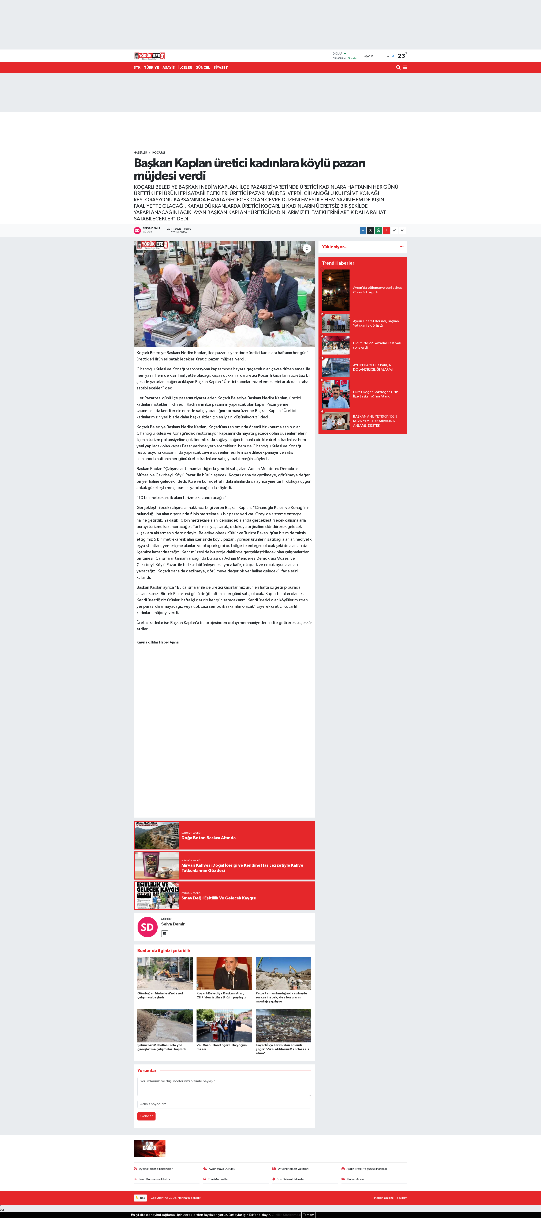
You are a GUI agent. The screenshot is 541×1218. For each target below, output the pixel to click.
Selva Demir (173, 924)
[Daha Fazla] (386, 230)
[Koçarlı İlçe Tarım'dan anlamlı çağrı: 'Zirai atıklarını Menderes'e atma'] (283, 1025)
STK (137, 67)
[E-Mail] (164, 933)
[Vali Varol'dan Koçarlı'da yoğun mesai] (224, 1025)
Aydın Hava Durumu (222, 1168)
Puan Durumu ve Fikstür (154, 1179)
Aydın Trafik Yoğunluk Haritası (367, 1168)
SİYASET (221, 67)
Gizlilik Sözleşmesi (286, 1215)
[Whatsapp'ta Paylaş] (378, 230)
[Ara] (399, 67)
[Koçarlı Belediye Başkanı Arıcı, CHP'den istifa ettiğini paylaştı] (224, 974)
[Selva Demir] (147, 927)
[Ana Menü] (404, 67)
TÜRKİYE (151, 67)
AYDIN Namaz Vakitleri (293, 1168)
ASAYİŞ (169, 67)
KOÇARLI (158, 152)
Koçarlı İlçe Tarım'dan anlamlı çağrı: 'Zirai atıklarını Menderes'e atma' (283, 1049)
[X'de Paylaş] (370, 230)
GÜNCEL (202, 67)
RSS (142, 1197)
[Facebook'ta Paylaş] (363, 230)
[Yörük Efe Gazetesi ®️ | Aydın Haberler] (149, 55)
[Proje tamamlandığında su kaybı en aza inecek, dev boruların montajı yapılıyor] (283, 974)
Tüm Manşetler (218, 1179)
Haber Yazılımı (383, 1197)
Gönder (146, 1116)
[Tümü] (402, 247)
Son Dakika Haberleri (291, 1179)
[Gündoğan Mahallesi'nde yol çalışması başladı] (165, 974)
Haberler (140, 152)
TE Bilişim (401, 1197)
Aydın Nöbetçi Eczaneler (156, 1168)
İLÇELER (185, 67)
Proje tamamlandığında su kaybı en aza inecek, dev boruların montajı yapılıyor (281, 997)
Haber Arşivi (355, 1179)
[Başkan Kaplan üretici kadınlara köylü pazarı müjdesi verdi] (224, 294)
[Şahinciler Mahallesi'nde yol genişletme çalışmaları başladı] (165, 1025)
